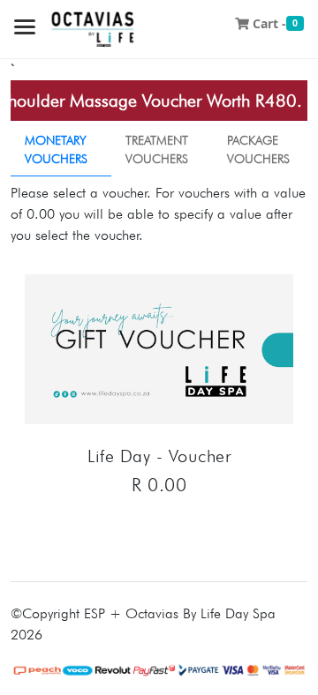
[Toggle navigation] (24, 28)
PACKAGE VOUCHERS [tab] (258, 149)
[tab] (61, 150)
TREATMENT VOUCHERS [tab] (156, 149)
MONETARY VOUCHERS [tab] (56, 149)
